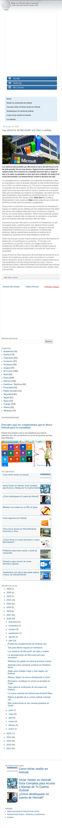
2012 (9, 744)
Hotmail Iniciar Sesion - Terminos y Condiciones (26, 814)
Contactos (8, 361)
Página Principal (32, 287)
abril (11, 718)
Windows (7, 410)
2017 (9, 615)
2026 (9, 589)
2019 (9, 607)
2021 (9, 600)
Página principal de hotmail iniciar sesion (23, 811)
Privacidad (8, 387)
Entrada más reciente (11, 287)
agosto (12, 637)
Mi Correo (17, 87)
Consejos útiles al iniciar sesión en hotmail (23, 107)
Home (9, 99)
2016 (9, 618)
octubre (12, 629)
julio (11, 640)
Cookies (10, 817)
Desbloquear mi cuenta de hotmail (20, 111)
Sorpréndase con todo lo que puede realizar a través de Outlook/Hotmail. (21, 573)
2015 (9, 733)
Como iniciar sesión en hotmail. (16, 475)
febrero (12, 725)
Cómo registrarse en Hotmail (15, 518)
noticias (15, 277)
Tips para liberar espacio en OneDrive (25, 647)
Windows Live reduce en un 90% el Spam (20, 507)
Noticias (16, 83)
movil (5, 374)
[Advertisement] (31, 43)
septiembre (14, 633)
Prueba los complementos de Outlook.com (27, 644)
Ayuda (15, 78)
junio (11, 710)
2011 (9, 748)
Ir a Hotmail (11, 119)
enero (12, 729)
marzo (12, 721)
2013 (9, 741)
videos (6, 407)
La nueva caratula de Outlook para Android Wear (30, 693)
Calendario (8, 358)
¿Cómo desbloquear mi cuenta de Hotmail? (21, 496)
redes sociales (10, 391)
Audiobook (8, 351)
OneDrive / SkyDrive (12, 384)
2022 (9, 596)
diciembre (13, 622)
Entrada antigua (52, 287)
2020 (9, 603)
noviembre (14, 625)
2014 (9, 737)
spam (6, 401)
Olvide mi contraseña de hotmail (19, 103)
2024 (9, 592)
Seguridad (8, 394)
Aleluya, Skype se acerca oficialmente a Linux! (29, 677)
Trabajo (6, 404)
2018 (9, 611)
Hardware (7, 364)
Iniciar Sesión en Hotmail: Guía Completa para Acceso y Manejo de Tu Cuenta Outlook (21, 486)
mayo (11, 714)
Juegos (6, 368)
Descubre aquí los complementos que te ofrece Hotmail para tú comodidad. (26, 426)
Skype (6, 397)
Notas (10, 277)
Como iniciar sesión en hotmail (19, 115)
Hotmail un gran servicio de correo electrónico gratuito (17, 562)
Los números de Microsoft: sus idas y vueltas (28, 651)
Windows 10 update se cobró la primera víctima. (30, 661)
